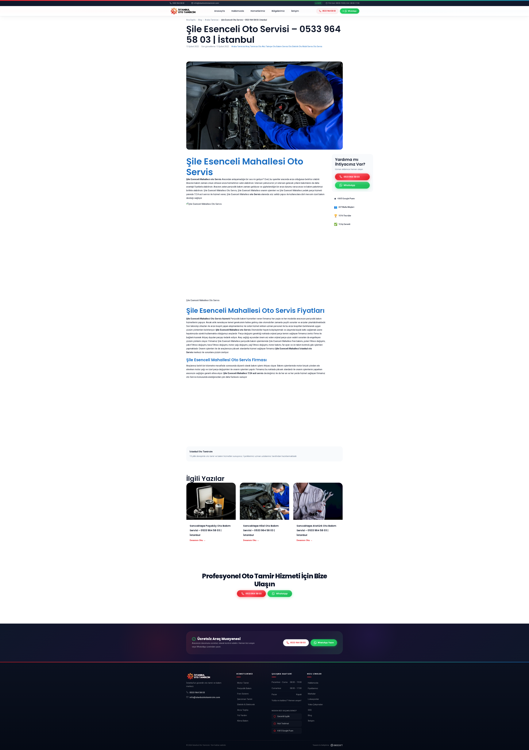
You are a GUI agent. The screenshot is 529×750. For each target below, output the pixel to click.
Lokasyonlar (313, 699)
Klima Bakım (242, 721)
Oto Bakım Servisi (280, 46)
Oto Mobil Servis (306, 46)
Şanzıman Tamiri (244, 699)
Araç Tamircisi (251, 46)
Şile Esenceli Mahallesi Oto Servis (244, 166)
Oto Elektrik (293, 46)
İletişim (295, 11)
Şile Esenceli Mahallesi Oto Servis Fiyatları (255, 310)
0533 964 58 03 (197, 692)
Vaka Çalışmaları (315, 704)
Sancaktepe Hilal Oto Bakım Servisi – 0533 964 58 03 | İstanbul (261, 530)
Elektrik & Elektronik (246, 704)
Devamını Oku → (198, 540)
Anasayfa (219, 11)
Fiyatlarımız (313, 688)
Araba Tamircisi (211, 20)
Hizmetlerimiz (258, 11)
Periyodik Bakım (244, 688)
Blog (200, 20)
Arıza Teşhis (242, 710)
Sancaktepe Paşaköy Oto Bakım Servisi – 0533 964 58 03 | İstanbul (210, 530)
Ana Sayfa (190, 20)
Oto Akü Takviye (265, 46)
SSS (310, 710)
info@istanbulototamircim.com (205, 697)
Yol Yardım (242, 715)
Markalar (312, 694)
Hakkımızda (237, 11)
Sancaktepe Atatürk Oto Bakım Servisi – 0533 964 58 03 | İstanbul (316, 530)
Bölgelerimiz (278, 11)
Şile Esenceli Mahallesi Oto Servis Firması (226, 360)
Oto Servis (317, 46)
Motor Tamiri (243, 683)
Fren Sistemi (243, 694)
